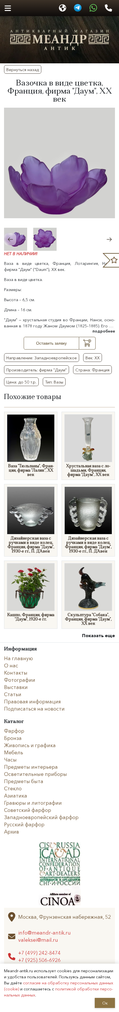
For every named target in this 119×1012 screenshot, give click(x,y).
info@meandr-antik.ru (44, 932)
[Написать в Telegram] (77, 8)
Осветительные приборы (35, 773)
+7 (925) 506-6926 (39, 960)
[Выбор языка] (62, 8)
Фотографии (19, 679)
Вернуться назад (22, 69)
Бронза (13, 738)
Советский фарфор (27, 809)
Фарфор (14, 730)
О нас (11, 665)
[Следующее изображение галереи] (109, 239)
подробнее (103, 331)
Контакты (15, 672)
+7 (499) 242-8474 (39, 952)
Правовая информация (32, 701)
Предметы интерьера (31, 766)
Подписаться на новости (34, 708)
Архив (11, 831)
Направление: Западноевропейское (41, 358)
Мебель (13, 752)
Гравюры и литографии (33, 802)
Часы (10, 759)
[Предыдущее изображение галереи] (10, 239)
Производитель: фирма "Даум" (36, 370)
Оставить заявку (51, 343)
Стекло (13, 788)
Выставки (16, 687)
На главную (18, 658)
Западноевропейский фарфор (41, 817)
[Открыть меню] (7, 8)
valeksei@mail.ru (38, 939)
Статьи (12, 694)
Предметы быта (23, 781)
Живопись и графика (30, 745)
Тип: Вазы (54, 382)
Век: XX (92, 358)
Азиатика (15, 795)
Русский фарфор (24, 824)
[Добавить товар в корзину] (87, 343)
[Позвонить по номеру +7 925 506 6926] (108, 8)
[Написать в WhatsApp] (93, 8)
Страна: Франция (92, 370)
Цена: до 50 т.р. (21, 382)
